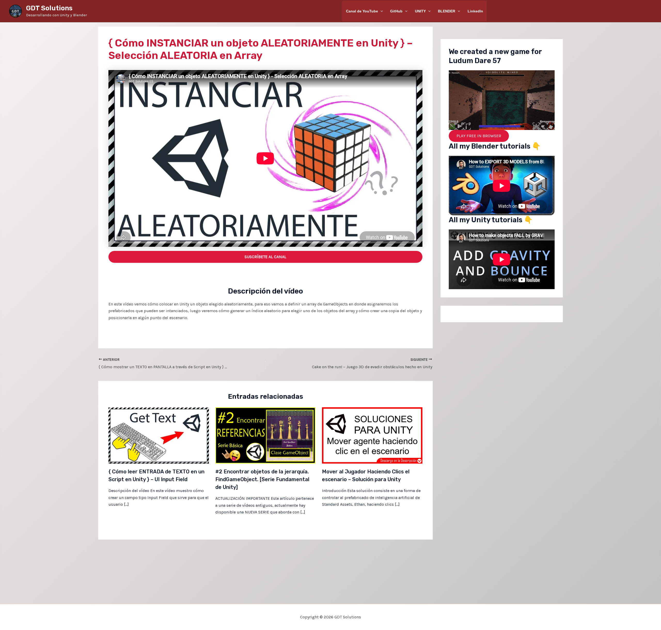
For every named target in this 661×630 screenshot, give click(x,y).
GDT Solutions (49, 8)
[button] (380, 11)
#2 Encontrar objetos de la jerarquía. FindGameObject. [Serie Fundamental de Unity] (262, 479)
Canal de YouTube (362, 11)
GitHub (396, 11)
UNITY (420, 11)
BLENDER (446, 11)
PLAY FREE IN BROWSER (479, 135)
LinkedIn (475, 11)
